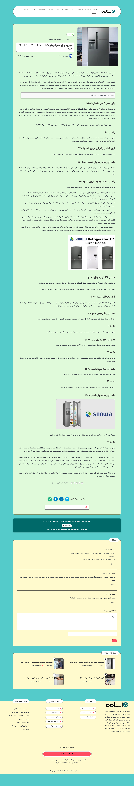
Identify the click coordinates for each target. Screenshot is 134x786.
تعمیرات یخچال (53, 76)
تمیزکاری (26, 9)
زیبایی (32, 9)
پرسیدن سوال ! (66, 526)
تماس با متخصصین (90, 9)
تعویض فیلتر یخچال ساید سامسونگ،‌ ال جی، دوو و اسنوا (37, 662)
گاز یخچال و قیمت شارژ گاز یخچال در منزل (92, 678)
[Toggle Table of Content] (111, 95)
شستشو (94, 13)
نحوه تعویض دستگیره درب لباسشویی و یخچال (40, 678)
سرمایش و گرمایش (53, 9)
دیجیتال (79, 9)
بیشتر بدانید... (116, 731)
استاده (113, 467)
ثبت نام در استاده (67, 754)
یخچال (69, 34)
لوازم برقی (64, 9)
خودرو (71, 9)
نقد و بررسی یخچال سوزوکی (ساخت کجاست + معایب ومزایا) (87, 662)
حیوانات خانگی (41, 9)
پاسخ (112, 564)
